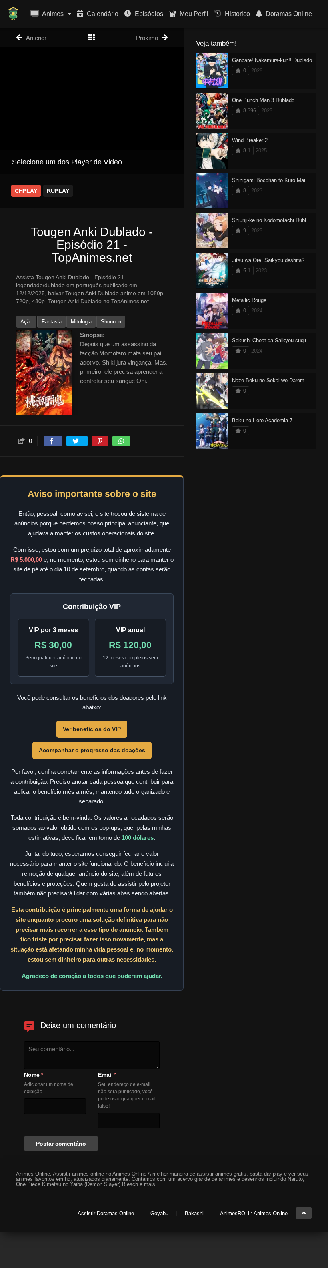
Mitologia (81, 322)
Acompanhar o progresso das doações (92, 750)
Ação (26, 322)
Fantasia (52, 322)
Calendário (101, 13)
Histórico (236, 13)
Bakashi (194, 1213)
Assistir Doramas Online (106, 1213)
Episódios (148, 13)
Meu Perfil (193, 13)
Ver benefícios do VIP (92, 729)
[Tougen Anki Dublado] (91, 37)
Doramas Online (288, 13)
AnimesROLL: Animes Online (254, 1213)
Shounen (111, 322)
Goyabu (159, 1213)
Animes (52, 13)
